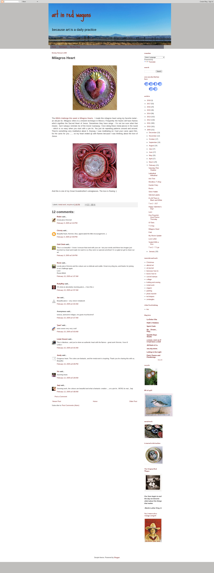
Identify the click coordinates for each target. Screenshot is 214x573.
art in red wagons (71, 14)
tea (147, 309)
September (153, 142)
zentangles (150, 299)
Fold (150, 232)
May (151, 155)
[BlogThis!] (88, 205)
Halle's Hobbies (153, 323)
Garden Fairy (153, 185)
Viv (58, 371)
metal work (62, 204)
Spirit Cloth (151, 326)
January (152, 251)
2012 (149, 120)
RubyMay (60, 284)
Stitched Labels (154, 195)
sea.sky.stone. (152, 348)
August (151, 146)
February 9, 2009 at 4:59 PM (67, 237)
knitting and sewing (153, 282)
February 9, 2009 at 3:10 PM (67, 223)
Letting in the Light (154, 352)
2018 (149, 100)
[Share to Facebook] (92, 205)
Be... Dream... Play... (152, 330)
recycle (69, 204)
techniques (150, 296)
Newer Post (56, 401)
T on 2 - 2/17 (153, 203)
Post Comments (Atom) (70, 405)
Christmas (150, 262)
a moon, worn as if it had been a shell (154, 341)
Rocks (151, 188)
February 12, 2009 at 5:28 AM (67, 378)
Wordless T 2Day (155, 182)
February (152, 165)
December (153, 132)
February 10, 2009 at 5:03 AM (67, 332)
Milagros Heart (154, 229)
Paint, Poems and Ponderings (153, 356)
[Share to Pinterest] (94, 205)
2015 (149, 110)
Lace (150, 212)
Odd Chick (61, 244)
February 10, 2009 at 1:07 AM (67, 276)
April (151, 159)
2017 (149, 104)
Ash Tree (152, 179)
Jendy (59, 355)
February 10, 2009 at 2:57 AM (67, 290)
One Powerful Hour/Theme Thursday (154, 217)
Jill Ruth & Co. (152, 345)
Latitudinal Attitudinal (153, 174)
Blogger (117, 557)
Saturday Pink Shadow (154, 169)
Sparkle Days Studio (152, 336)
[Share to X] (90, 205)
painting (149, 291)
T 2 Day (151, 226)
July (150, 149)
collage (149, 279)
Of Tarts (151, 223)
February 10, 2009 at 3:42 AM (67, 304)
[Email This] (86, 205)
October (152, 139)
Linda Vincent (62, 339)
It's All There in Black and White (155, 199)
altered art (150, 265)
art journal (150, 268)
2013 (149, 117)
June (151, 152)
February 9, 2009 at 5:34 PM (67, 255)
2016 (149, 107)
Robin (59, 217)
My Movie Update (155, 236)
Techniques (63, 47)
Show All (160, 360)
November (153, 136)
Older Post (133, 401)
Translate (152, 62)
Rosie (59, 263)
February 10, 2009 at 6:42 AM (67, 348)
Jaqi (58, 385)
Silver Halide (153, 192)
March (151, 162)
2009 (149, 130)
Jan (58, 297)
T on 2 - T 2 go (154, 247)
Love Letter (153, 239)
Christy (60, 230)
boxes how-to (151, 274)
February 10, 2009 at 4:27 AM (67, 318)
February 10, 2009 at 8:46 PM (67, 364)
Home (54, 47)
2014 (149, 113)
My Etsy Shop (75, 47)
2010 (149, 126)
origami (149, 288)
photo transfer (151, 294)
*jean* (59, 325)
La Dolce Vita (152, 319)
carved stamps (151, 277)
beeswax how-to (152, 271)
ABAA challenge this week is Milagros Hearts (74, 118)
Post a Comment (61, 396)
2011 (149, 123)
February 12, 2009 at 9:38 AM (67, 392)
